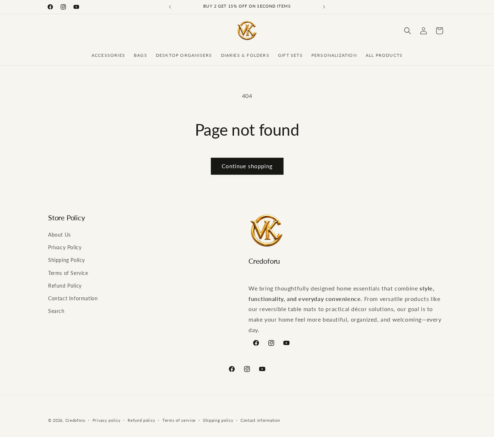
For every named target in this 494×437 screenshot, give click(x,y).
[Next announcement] (324, 7)
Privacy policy (107, 420)
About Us (59, 235)
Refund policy (141, 420)
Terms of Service (68, 273)
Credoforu (75, 420)
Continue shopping (247, 166)
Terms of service (179, 420)
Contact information (260, 420)
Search (56, 311)
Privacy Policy (64, 247)
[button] (408, 31)
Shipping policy (218, 420)
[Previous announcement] (170, 7)
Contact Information (73, 298)
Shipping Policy (66, 260)
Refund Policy (65, 286)
